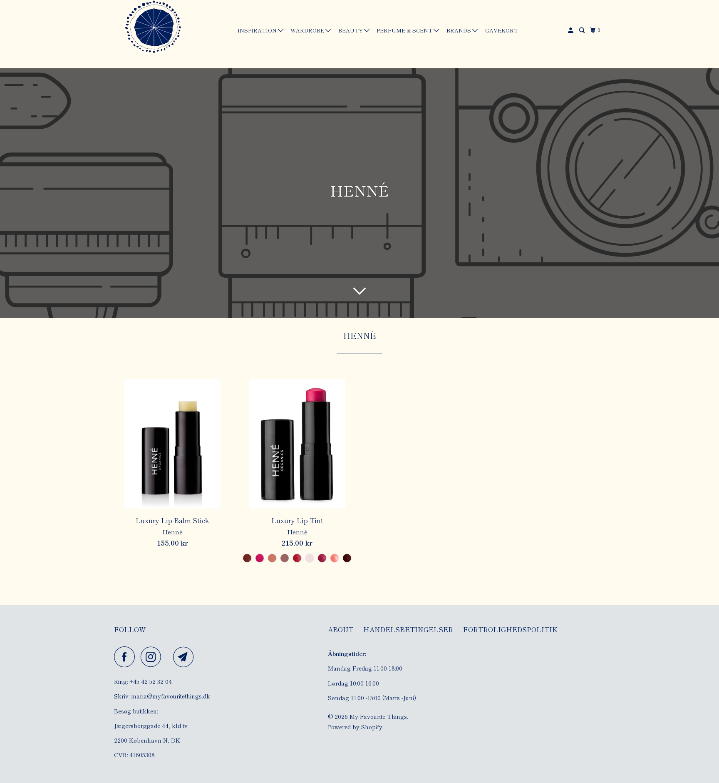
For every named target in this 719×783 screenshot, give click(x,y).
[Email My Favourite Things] (185, 656)
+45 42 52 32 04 (150, 681)
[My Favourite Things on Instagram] (153, 656)
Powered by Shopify (355, 727)
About (340, 629)
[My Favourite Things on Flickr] (169, 656)
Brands (459, 30)
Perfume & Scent (405, 30)
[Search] (583, 30)
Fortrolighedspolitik (510, 629)
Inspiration (258, 30)
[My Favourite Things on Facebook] (126, 656)
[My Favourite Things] (151, 28)
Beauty (351, 30)
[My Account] (571, 30)
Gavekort (501, 30)
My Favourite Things (378, 716)
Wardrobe (307, 30)
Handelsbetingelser (408, 629)
